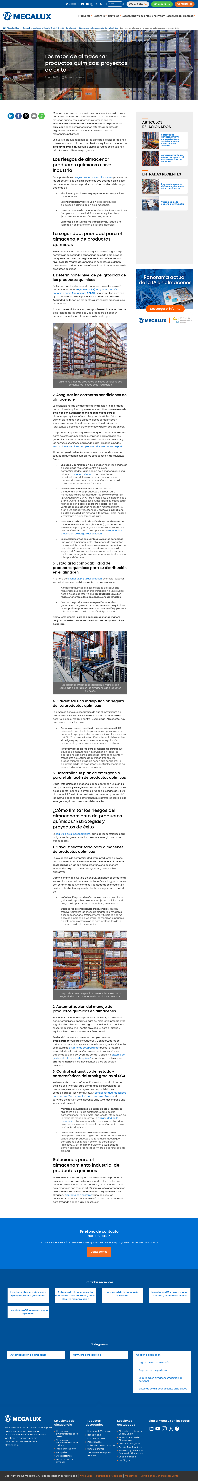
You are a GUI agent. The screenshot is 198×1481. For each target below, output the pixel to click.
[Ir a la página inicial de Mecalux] (4, 28)
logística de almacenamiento (73, 834)
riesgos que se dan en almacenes (93, 177)
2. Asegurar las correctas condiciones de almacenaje (23, 166)
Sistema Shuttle (95, 1449)
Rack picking (94, 1435)
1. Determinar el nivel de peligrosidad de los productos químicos (27, 159)
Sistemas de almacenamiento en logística (163, 1389)
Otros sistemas (64, 1456)
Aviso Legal (86, 1476)
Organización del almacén (154, 1363)
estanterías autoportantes (84, 1048)
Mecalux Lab (174, 16)
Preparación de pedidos (153, 1370)
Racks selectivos (96, 1438)
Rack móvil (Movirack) (98, 1431)
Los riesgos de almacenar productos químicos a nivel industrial (24, 138)
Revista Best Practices (130, 1447)
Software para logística (87, 1355)
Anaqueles (61, 1453)
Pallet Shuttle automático (101, 1446)
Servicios (114, 16)
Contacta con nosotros (78, 1195)
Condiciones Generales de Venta (159, 1476)
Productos (84, 16)
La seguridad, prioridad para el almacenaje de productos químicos (26, 150)
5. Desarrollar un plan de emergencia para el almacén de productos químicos (27, 190)
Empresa (188, 16)
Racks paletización (66, 1449)
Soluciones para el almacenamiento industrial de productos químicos (25, 239)
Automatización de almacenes (28, 1355)
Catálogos (124, 1461)
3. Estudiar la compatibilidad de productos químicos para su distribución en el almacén (24, 174)
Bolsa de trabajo (127, 1457)
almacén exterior (81, 474)
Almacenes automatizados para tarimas (67, 1442)
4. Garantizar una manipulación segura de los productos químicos (26, 182)
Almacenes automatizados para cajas (67, 1434)
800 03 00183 (99, 1236)
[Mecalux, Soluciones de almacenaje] (27, 21)
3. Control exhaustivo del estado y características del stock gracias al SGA (26, 228)
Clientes (146, 16)
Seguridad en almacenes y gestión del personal (161, 1379)
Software (99, 16)
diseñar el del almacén (84, 579)
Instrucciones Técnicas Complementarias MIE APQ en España (88, 447)
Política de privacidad (109, 1476)
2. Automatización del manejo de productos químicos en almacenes (26, 220)
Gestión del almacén (148, 1355)
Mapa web (131, 1476)
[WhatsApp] (33, 118)
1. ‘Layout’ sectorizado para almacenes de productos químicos (26, 213)
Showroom (158, 16)
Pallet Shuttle (94, 1442)
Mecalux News (131, 16)
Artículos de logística (130, 1444)
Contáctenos (99, 1252)
